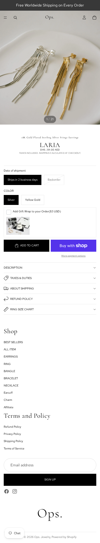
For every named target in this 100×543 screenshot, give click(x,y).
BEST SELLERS (13, 342)
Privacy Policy (12, 434)
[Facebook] (6, 491)
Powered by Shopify (64, 537)
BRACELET (11, 378)
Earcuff (8, 393)
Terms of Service (14, 448)
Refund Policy (21, 299)
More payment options (73, 255)
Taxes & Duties (21, 278)
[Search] (15, 18)
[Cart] (94, 18)
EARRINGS (11, 356)
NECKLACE (11, 385)
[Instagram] (14, 491)
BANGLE (9, 371)
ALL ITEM (10, 349)
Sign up (50, 479)
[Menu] (5, 17)
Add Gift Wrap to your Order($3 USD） (38, 211)
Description (13, 268)
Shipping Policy (13, 441)
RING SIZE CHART (22, 309)
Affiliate (8, 407)
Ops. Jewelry (42, 537)
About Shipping (22, 288)
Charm (8, 400)
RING (7, 364)
